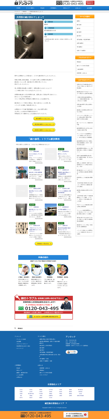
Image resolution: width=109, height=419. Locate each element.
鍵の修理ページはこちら (43, 118)
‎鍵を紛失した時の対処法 (46, 345)
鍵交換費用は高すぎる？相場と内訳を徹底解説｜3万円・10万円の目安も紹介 (84, 142)
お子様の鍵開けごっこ (64, 209)
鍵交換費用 (80, 69)
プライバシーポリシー (22, 343)
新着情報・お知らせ (82, 73)
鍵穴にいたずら (62, 154)
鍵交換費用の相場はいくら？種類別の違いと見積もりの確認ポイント (84, 150)
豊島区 (50, 393)
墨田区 (70, 391)
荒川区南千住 (65, 151)
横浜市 (31, 397)
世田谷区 (80, 391)
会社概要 (89, 8)
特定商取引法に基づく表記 (23, 346)
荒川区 (31, 389)
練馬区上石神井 (37, 188)
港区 (21, 395)
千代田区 (41, 393)
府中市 (21, 397)
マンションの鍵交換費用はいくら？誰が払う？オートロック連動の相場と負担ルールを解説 (84, 212)
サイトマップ (20, 348)
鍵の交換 (79, 24)
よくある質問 (20, 375)
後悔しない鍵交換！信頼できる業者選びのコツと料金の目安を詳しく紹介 (84, 164)
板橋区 (40, 389)
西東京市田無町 (80, 395)
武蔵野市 (51, 395)
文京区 (80, 393)
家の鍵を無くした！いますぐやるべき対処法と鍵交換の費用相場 (84, 172)
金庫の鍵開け (80, 43)
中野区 (60, 393)
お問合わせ (19, 377)
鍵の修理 (32, 149)
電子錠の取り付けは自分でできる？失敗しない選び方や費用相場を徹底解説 (84, 219)
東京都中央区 (31, 393)
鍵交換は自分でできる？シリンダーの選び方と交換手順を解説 (84, 92)
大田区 (60, 389)
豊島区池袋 (36, 151)
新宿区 (50, 391)
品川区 (31, 391)
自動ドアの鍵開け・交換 (46, 361)
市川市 (50, 397)
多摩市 (70, 395)
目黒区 (31, 395)
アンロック (17, 11)
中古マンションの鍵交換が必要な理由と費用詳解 (84, 205)
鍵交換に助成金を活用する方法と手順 (84, 191)
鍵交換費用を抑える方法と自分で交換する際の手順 (84, 129)
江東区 (21, 391)
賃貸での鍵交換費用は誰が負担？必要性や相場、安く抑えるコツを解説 (84, 157)
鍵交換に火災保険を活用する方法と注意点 (84, 110)
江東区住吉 (36, 206)
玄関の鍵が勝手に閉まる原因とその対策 (84, 105)
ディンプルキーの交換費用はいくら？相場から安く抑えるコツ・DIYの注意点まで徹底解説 (84, 135)
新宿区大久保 (37, 225)
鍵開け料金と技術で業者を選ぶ (47, 339)
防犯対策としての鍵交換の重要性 (84, 178)
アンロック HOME (21, 339)
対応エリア (66, 8)
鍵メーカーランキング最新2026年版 (85, 123)
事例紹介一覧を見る (43, 243)
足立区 (21, 389)
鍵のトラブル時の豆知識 (83, 65)
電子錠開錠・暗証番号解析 (83, 39)
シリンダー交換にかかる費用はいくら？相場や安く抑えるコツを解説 (84, 232)
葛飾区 (70, 389)
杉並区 (60, 391)
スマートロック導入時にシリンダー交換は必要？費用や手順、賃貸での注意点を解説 (84, 117)
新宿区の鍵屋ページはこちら (43, 130)
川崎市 (60, 395)
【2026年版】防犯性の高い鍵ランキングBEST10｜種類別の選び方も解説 (85, 184)
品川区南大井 (65, 206)
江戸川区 (51, 389)
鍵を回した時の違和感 (35, 172)
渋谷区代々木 (65, 169)
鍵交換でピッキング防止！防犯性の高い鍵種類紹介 (84, 225)
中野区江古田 (37, 169)
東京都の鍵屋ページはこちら (43, 124)
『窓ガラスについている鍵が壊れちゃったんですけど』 (35, 229)
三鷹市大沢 (65, 225)
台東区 (21, 393)
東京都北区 (80, 389)
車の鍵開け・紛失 (44, 358)
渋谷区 (40, 391)
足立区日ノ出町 (66, 188)
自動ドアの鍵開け (81, 50)
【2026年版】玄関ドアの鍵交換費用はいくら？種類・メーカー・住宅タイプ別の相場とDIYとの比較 (85, 198)
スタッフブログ (44, 375)
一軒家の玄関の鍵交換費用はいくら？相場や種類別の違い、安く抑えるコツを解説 (84, 99)
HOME (18, 8)
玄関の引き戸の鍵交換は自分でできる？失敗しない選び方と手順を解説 (84, 86)
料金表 (42, 8)
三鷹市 (40, 395)
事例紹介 (25, 11)
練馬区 (70, 393)
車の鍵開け (79, 46)
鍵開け (78, 21)
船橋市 (40, 397)
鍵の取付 (79, 35)
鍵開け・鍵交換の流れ (22, 372)
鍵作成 (78, 28)
